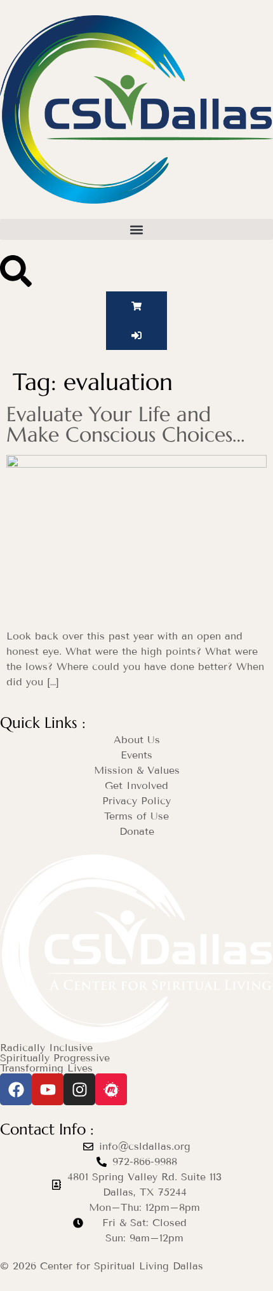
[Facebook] (16, 1089)
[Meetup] (111, 1089)
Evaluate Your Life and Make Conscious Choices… (125, 424)
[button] (136, 229)
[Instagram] (79, 1089)
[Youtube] (47, 1089)
